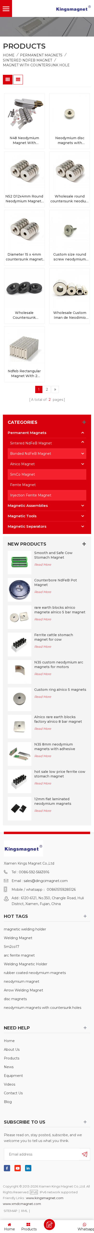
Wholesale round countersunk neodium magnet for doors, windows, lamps (69, 199)
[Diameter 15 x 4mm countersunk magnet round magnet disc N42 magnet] (24, 230)
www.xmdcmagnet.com (22, 1204)
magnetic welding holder (25, 929)
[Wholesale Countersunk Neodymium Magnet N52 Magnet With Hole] (24, 288)
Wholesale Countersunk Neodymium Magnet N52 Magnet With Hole (24, 315)
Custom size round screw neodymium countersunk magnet (69, 257)
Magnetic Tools (22, 516)
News (8, 1067)
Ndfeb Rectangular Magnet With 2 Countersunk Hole (24, 373)
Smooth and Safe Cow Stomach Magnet (53, 555)
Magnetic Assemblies (28, 505)
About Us (12, 1049)
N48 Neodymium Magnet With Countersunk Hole (24, 140)
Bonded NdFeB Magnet (30, 453)
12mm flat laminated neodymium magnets (52, 801)
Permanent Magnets (41, 55)
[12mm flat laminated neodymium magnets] (19, 808)
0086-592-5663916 (34, 872)
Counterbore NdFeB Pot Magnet (55, 582)
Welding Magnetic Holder (25, 964)
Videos (9, 1084)
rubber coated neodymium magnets (35, 973)
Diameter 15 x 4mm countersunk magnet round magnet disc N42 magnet (24, 257)
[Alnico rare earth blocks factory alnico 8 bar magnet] (19, 726)
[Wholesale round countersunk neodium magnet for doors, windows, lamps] (70, 172)
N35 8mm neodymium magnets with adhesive (54, 746)
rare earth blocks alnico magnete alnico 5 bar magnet (59, 609)
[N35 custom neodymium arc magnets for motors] (19, 671)
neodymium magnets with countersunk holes (42, 1007)
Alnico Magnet (22, 464)
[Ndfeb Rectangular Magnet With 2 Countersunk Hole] (24, 347)
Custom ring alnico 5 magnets (60, 689)
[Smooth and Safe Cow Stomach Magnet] (19, 562)
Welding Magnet (18, 938)
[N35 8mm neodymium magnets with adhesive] (19, 753)
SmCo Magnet (22, 474)
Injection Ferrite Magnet (30, 495)
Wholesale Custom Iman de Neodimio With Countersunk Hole (69, 315)
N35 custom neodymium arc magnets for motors (58, 664)
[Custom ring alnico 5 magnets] (19, 699)
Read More (42, 564)
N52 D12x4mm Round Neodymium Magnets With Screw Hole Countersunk (24, 199)
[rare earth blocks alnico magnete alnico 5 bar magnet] (19, 617)
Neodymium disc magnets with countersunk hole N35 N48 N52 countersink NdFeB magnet (69, 140)
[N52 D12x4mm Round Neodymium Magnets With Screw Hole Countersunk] (24, 172)
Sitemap (10, 1211)
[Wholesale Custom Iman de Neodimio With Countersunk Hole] (70, 288)
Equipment (13, 1075)
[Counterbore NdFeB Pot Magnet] (19, 589)
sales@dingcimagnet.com (46, 881)
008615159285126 (61, 889)
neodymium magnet (21, 981)
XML (24, 1211)
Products (11, 1058)
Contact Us (13, 1093)
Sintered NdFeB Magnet (27, 60)
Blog (8, 1102)
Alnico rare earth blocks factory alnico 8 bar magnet (58, 719)
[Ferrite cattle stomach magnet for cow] (19, 644)
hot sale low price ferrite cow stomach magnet (59, 773)
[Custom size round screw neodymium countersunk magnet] (70, 230)
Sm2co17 (11, 946)
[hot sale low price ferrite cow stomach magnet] (19, 781)
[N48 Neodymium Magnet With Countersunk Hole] (24, 113)
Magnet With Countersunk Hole (36, 65)
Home (8, 55)
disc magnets (15, 999)
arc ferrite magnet (19, 955)
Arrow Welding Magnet (23, 990)
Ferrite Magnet (23, 485)
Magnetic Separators (27, 526)
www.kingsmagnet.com (44, 1198)
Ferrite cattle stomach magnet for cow (53, 637)
